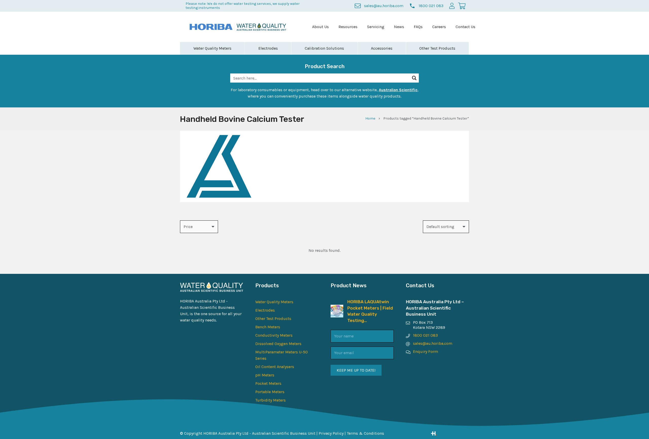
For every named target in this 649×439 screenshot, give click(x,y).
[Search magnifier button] (414, 78)
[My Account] (452, 5)
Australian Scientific (398, 89)
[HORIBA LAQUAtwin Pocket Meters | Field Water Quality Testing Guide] (337, 308)
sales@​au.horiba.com (432, 343)
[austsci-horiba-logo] (211, 26)
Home (370, 118)
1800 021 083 (425, 335)
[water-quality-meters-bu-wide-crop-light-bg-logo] (261, 27)
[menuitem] (320, 27)
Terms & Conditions (365, 433)
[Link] (450, 433)
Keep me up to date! (356, 370)
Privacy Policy (331, 433)
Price (188, 226)
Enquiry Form (425, 351)
